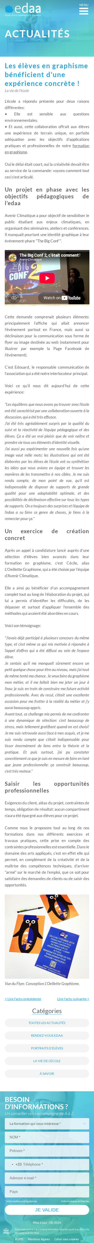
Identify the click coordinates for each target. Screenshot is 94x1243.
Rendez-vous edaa (47, 1035)
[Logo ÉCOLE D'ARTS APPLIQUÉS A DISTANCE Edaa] (23, 9)
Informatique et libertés (75, 1201)
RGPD (19, 1239)
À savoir (47, 1073)
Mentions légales (39, 1239)
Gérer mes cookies (67, 1239)
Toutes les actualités (47, 1023)
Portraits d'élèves (47, 1048)
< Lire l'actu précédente (23, 999)
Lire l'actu (73, 999)
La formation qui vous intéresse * (35, 1123)
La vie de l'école (46, 1061)
